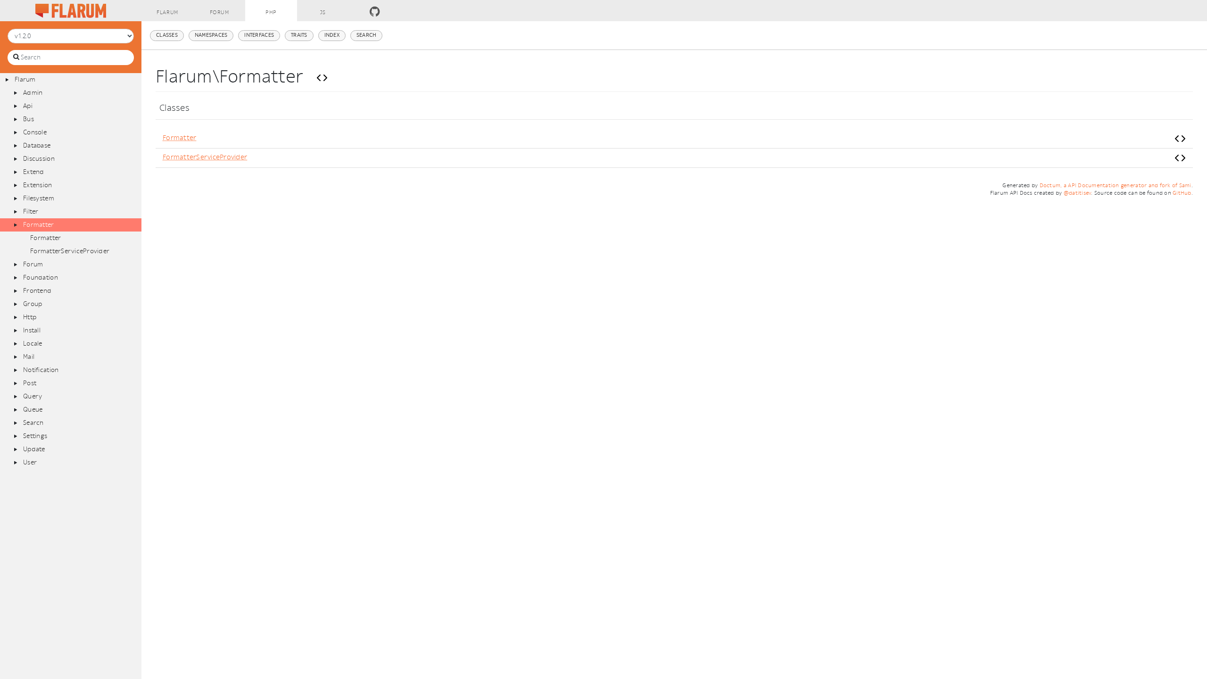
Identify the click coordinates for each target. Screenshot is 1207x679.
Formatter (38, 224)
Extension (37, 185)
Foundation (40, 277)
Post (29, 383)
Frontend (37, 290)
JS (323, 12)
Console (35, 132)
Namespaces (211, 35)
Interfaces (259, 35)
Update (34, 449)
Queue (32, 409)
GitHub (1182, 193)
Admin (32, 92)
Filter (31, 211)
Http (29, 317)
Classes (167, 35)
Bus (28, 119)
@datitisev (1077, 193)
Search (33, 422)
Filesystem (38, 198)
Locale (32, 343)
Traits (299, 35)
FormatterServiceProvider (69, 251)
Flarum (167, 12)
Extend (33, 171)
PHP (271, 12)
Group (32, 303)
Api (28, 105)
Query (32, 396)
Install (32, 330)
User (30, 462)
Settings (35, 435)
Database (36, 145)
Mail (28, 356)
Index (331, 35)
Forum (219, 12)
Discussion (39, 158)
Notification (40, 369)
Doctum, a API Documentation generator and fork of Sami (1115, 185)
